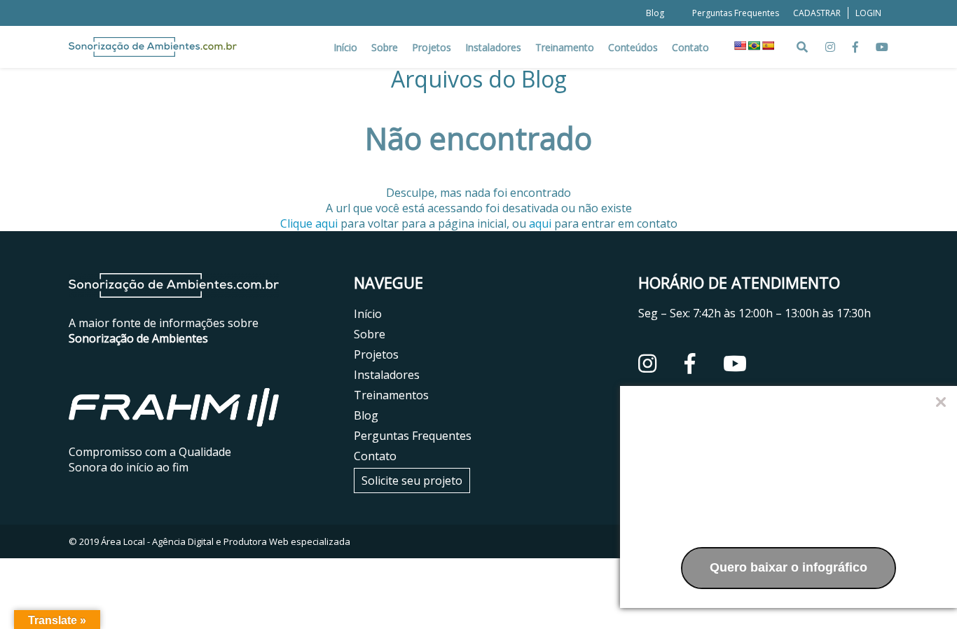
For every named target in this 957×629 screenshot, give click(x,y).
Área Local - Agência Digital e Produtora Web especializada (225, 541)
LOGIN (868, 13)
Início (345, 47)
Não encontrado (478, 138)
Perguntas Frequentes (735, 13)
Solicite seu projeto (412, 480)
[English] (740, 45)
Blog (655, 13)
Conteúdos (633, 47)
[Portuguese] (754, 45)
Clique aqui (309, 223)
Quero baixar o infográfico (788, 567)
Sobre (384, 47)
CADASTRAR (817, 13)
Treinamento (564, 47)
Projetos (431, 47)
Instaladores (493, 47)
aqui (540, 223)
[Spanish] (768, 45)
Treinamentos (391, 395)
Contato (690, 47)
